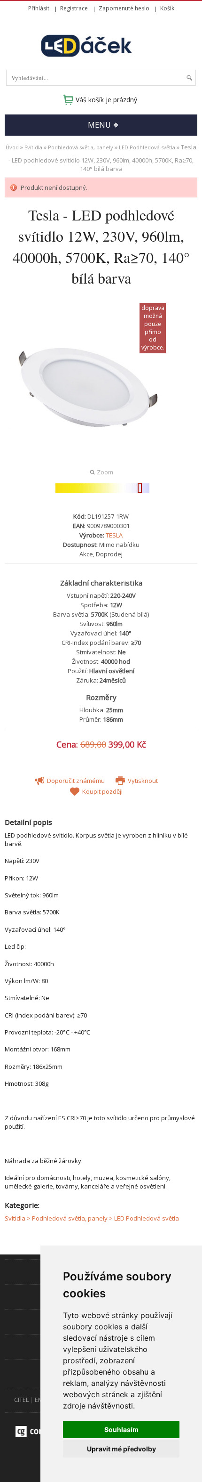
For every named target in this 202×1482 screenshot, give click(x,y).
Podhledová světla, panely (80, 147)
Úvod (12, 147)
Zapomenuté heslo (124, 8)
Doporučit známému (75, 780)
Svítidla (33, 147)
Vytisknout (142, 780)
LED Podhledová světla (147, 147)
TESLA (114, 535)
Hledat (189, 78)
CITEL (21, 1399)
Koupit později (102, 791)
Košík (167, 8)
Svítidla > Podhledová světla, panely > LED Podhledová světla (92, 1218)
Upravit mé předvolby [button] (121, 1449)
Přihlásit (38, 8)
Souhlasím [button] (121, 1429)
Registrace (74, 8)
